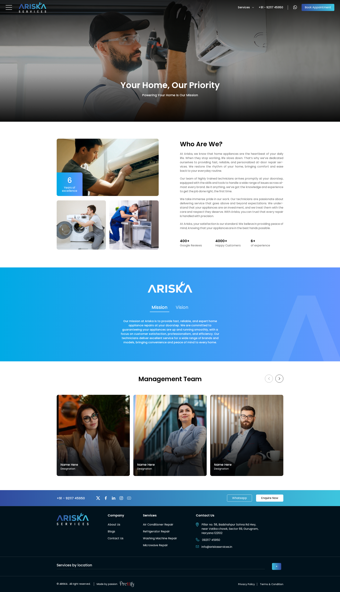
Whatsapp (239, 498)
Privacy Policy (246, 584)
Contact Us (115, 538)
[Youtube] (129, 498)
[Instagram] (121, 498)
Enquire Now (269, 498)
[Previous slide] (269, 379)
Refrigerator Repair (156, 531)
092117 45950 (211, 540)
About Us (114, 524)
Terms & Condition (271, 584)
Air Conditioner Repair (158, 524)
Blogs (111, 531)
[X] (98, 498)
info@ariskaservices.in (217, 547)
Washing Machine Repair (160, 538)
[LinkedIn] (113, 498)
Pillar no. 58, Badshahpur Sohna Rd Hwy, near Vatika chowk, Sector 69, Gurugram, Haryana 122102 (230, 528)
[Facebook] (106, 498)
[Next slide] (279, 379)
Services (244, 7)
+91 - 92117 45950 (271, 7)
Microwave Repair (155, 545)
